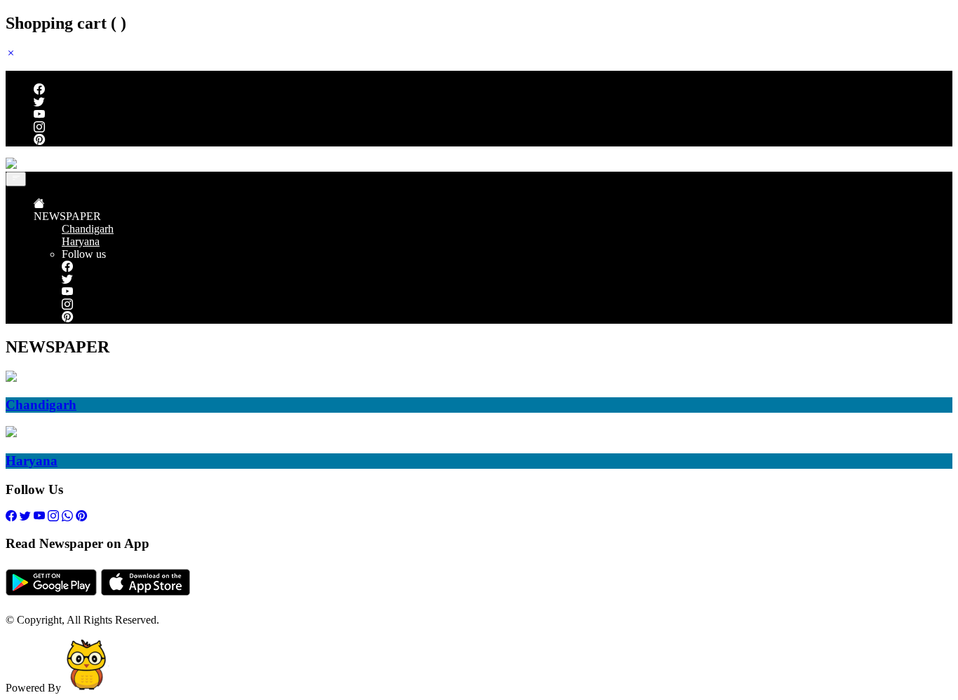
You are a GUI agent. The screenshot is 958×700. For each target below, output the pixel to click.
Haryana (81, 241)
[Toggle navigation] (16, 179)
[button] (11, 53)
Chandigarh (88, 229)
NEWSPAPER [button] (67, 216)
